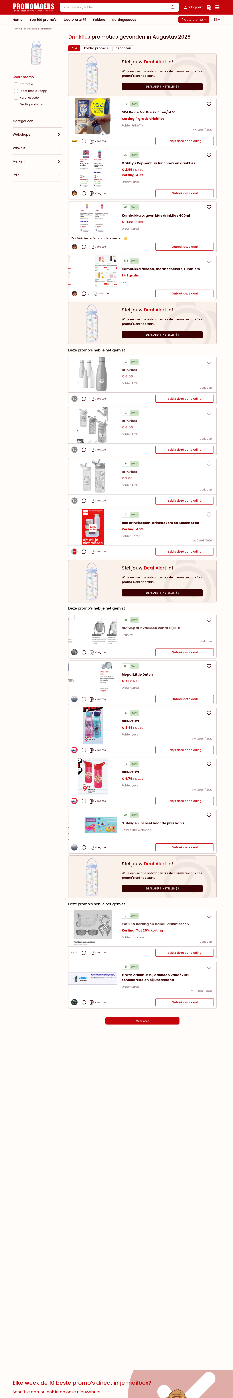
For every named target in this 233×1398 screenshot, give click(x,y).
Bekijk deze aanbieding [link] (185, 141)
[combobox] (119, 7)
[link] (16, 28)
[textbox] (116, 7)
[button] (215, 19)
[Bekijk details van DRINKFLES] (92, 725)
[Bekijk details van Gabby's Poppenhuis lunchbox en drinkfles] (92, 168)
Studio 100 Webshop (137, 830)
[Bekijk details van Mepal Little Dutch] (92, 677)
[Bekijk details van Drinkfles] (92, 374)
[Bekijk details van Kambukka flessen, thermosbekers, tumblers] (92, 271)
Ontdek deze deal (185, 193)
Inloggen (195, 7)
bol (124, 282)
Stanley (127, 635)
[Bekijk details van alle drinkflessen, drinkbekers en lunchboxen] (92, 527)
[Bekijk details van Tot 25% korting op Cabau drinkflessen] (92, 928)
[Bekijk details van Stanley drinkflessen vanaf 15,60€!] (92, 630)
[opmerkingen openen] (84, 141)
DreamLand (130, 182)
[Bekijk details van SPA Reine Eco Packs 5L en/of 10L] (92, 116)
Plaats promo (193, 19)
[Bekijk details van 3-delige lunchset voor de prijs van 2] (92, 825)
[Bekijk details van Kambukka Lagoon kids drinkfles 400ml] (92, 217)
